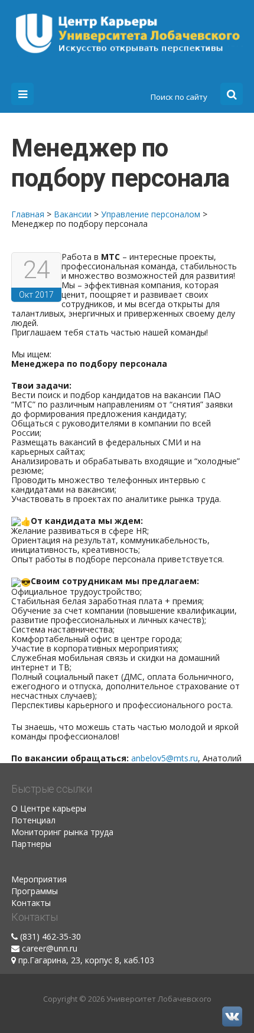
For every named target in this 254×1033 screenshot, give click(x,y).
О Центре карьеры (48, 808)
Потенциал (33, 820)
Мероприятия (39, 879)
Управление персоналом (150, 214)
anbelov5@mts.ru (164, 758)
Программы (34, 891)
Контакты (31, 902)
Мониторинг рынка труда (62, 832)
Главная (27, 214)
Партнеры (31, 843)
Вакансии (73, 214)
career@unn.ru (49, 948)
